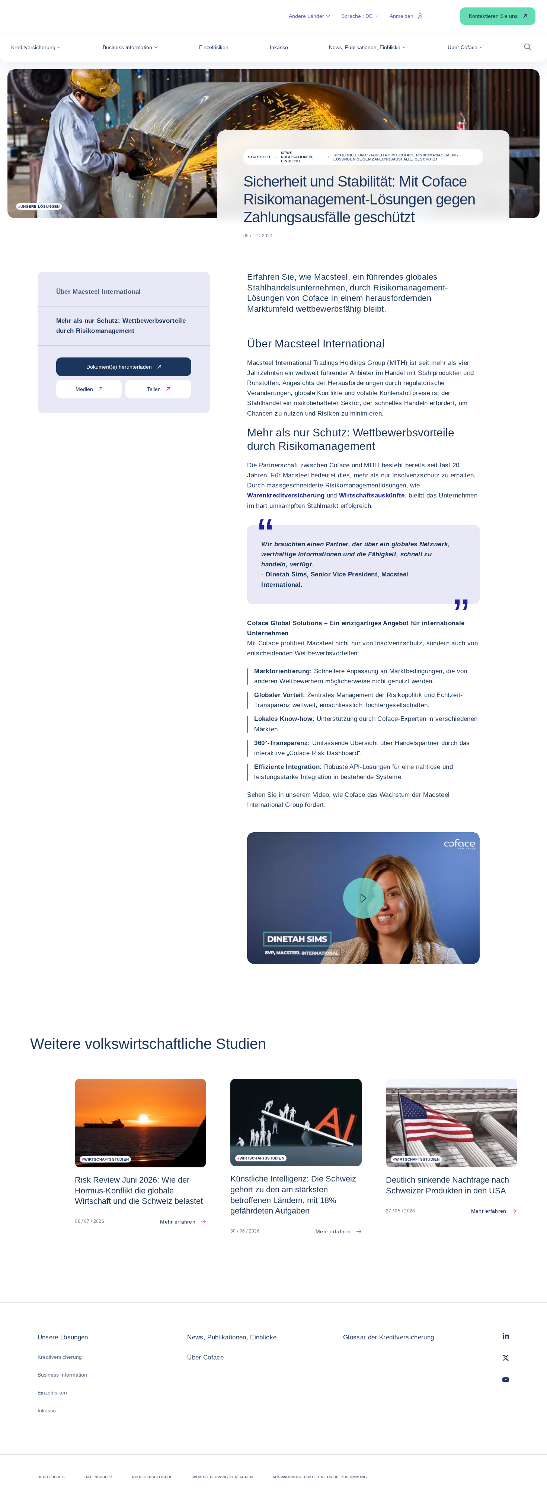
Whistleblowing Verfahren (222, 1477)
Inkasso (47, 1410)
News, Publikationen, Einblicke (231, 1337)
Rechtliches (51, 1477)
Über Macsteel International (98, 291)
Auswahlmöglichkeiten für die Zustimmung (319, 1477)
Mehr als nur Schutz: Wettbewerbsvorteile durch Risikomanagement (121, 325)
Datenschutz (98, 1477)
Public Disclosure (152, 1477)
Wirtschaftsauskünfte (372, 495)
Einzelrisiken (52, 1393)
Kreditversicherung (60, 1357)
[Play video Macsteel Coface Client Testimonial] (363, 898)
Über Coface (205, 1357)
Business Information (62, 1375)
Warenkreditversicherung (286, 495)
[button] (36, 47)
